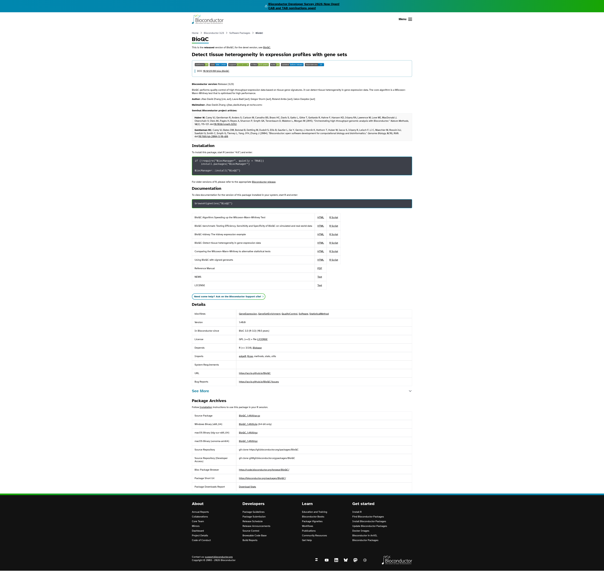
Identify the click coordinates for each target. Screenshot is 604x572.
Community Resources (314, 535)
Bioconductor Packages (365, 540)
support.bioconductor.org (219, 556)
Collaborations (200, 516)
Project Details (200, 535)
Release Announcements (256, 526)
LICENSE (262, 339)
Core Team (198, 521)
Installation (206, 407)
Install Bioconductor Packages (369, 521)
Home (195, 33)
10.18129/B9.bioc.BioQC (216, 71)
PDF (319, 268)
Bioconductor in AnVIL (364, 535)
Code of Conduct (201, 540)
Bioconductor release (264, 181)
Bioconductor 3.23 (214, 33)
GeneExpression (248, 313)
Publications (309, 530)
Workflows (307, 526)
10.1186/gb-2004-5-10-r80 (213, 136)
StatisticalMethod (319, 313)
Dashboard (198, 530)
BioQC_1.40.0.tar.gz (249, 415)
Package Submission (254, 516)
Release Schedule (253, 521)
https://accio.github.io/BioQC (255, 373)
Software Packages (239, 33)
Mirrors (196, 526)
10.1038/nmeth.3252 (225, 124)
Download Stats (247, 486)
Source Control (251, 530)
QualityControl (290, 313)
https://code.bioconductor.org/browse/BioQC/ (264, 469)
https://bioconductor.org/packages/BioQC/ (262, 478)
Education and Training (314, 512)
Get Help (307, 540)
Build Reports (250, 540)
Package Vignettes (312, 521)
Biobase (257, 347)
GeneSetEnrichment (269, 313)
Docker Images (360, 530)
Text (319, 276)
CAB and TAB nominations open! (292, 8)
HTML (320, 217)
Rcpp (250, 356)
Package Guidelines (254, 512)
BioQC (266, 47)
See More (200, 391)
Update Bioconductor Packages (369, 526)
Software (303, 313)
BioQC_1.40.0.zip (248, 424)
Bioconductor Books (313, 516)
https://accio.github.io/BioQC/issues (259, 381)
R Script (333, 217)
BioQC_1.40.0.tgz (248, 432)
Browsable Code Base (255, 535)
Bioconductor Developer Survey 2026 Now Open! (303, 4)
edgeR (242, 356)
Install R (357, 512)
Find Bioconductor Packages (368, 516)
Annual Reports (200, 512)
